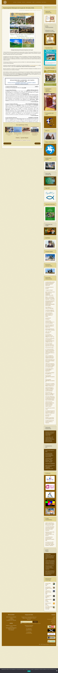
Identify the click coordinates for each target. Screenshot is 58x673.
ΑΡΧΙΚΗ (15, 2)
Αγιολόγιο (47, 237)
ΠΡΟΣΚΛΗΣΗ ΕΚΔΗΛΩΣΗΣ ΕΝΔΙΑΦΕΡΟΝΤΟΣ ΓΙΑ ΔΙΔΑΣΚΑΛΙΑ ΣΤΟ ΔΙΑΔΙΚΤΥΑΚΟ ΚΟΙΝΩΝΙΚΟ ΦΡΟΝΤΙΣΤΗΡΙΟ (50, 303)
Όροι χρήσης (53, 623)
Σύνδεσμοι (47, 473)
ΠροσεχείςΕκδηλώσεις (48, 428)
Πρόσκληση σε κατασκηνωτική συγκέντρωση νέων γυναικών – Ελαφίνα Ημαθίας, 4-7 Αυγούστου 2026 (50, 434)
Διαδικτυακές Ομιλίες (48, 159)
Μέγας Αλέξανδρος (50, 142)
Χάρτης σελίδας (53, 621)
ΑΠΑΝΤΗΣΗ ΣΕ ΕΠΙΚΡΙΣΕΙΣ (50, 463)
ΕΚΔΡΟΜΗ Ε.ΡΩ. (19, 140)
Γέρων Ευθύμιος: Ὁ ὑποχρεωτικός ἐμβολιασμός (49, 308)
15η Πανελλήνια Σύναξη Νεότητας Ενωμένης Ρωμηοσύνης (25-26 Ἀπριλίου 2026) (49, 539)
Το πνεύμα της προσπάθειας (51, 619)
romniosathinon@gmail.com (34, 65)
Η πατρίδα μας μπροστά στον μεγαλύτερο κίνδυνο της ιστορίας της (49, 421)
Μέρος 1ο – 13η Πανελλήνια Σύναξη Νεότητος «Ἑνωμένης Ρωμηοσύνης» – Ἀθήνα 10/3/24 (50, 298)
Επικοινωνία (53, 622)
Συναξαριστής (53, 620)
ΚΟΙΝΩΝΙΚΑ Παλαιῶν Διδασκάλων (48, 90)
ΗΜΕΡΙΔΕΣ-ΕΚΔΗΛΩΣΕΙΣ (37, 10)
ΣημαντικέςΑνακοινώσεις (48, 278)
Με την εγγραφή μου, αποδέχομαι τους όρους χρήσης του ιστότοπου (31, 623)
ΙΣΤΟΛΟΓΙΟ (24, 2)
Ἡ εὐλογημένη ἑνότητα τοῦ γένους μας (49, 288)
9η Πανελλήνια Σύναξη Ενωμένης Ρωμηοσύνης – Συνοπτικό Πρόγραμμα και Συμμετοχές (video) (49, 455)
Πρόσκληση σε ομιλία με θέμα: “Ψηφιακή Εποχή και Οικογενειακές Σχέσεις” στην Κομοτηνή (49, 534)
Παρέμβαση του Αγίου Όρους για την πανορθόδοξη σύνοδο (49, 418)
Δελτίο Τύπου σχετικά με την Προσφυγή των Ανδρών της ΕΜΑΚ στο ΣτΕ (49, 326)
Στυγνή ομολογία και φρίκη (49, 347)
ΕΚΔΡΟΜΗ (15, 140)
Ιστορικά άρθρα (49, 251)
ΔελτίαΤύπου (46, 550)
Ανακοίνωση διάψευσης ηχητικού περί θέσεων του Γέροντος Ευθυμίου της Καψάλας (49, 315)
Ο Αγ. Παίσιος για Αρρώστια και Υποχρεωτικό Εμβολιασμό (49, 310)
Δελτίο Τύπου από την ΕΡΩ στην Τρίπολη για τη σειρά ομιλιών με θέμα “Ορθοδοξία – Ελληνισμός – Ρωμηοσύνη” (50, 544)
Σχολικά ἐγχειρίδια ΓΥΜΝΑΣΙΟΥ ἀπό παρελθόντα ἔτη (50, 376)
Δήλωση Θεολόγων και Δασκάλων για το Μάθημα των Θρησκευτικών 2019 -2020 (49, 393)
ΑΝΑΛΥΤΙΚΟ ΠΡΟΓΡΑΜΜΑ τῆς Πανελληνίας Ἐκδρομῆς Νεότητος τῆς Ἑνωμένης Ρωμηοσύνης (49, 529)
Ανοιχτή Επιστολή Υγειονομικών (48, 318)
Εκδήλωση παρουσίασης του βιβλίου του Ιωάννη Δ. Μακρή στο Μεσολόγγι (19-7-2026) (49, 524)
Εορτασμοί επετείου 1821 (48, 265)
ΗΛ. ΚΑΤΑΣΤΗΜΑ (38, 2)
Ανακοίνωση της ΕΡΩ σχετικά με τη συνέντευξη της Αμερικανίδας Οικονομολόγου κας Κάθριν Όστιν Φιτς (49, 340)
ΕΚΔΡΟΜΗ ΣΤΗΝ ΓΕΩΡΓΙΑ (27, 140)
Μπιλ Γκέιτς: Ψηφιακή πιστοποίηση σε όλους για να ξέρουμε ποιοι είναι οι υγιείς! (49, 344)
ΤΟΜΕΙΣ (33, 2)
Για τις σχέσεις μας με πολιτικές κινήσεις (50, 408)
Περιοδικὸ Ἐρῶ (49, 48)
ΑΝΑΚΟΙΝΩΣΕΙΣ (28, 2)
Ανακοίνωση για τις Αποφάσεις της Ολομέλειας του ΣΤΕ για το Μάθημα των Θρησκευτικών (50, 384)
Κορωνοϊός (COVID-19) (48, 174)
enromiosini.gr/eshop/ (29, 633)
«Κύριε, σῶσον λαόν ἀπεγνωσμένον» (48, 332)
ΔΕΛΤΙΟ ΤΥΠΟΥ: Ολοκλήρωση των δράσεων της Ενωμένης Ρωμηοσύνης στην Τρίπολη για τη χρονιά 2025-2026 (50, 556)
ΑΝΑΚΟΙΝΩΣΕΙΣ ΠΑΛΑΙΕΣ (29, 10)
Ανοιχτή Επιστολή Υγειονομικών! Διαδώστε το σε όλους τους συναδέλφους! (49, 322)
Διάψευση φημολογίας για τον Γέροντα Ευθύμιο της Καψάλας (50, 329)
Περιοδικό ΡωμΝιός (50, 68)
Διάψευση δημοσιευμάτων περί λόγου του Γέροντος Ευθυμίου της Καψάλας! (49, 360)
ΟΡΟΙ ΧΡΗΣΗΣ (44, 2)
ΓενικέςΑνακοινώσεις (48, 519)
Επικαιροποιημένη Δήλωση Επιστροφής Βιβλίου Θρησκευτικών (49, 369)
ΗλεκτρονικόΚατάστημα (48, 579)
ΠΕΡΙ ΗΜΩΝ (19, 2)
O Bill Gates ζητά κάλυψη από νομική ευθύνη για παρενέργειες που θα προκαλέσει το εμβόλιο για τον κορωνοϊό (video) (50, 365)
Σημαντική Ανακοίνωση (48, 12)
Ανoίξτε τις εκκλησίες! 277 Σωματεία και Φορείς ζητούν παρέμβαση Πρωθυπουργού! (49, 356)
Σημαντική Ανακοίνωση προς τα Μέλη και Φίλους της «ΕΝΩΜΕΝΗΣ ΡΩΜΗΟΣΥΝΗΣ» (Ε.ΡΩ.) (50, 294)
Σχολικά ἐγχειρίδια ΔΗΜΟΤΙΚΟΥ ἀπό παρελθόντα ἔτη (50, 380)
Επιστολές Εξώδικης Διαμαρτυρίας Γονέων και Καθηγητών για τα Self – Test (49, 335)
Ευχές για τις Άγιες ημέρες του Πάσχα (49, 451)
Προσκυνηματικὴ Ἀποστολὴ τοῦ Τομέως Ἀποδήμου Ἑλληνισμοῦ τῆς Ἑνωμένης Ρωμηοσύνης (49, 567)
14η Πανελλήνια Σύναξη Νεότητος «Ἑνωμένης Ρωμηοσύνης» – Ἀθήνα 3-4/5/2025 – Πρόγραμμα (49, 460)
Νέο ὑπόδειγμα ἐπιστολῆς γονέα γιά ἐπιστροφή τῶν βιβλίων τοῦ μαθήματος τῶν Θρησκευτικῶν (50, 411)
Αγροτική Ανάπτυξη (50, 204)
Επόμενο (37, 143)
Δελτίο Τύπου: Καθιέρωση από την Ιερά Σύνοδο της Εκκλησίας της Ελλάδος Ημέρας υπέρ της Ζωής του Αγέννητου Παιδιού (50, 398)
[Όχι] (56, 670)
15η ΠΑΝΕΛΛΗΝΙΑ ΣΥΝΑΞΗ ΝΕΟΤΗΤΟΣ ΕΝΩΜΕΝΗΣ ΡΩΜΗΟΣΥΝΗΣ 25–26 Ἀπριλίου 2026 (50, 284)
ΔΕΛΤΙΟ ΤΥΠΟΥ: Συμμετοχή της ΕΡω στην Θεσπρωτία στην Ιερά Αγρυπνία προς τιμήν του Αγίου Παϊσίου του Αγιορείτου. (50, 562)
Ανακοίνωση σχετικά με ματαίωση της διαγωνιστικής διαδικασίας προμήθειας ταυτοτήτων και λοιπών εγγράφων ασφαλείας (49, 403)
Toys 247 (47, 188)
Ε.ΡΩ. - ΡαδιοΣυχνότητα (49, 26)
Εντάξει (29, 671)
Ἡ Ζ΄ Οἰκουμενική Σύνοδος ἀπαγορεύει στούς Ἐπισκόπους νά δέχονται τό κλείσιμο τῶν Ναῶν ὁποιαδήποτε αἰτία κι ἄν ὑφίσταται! (49, 351)
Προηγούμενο (7, 143)
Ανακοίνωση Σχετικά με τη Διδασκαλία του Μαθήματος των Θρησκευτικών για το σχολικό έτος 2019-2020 (49, 389)
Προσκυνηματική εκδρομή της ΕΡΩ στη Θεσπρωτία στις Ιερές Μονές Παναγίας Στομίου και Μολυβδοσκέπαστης (50, 572)
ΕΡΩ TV (47, 130)
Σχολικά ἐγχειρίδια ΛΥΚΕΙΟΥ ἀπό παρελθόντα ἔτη (49, 373)
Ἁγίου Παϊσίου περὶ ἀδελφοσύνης (48, 415)
